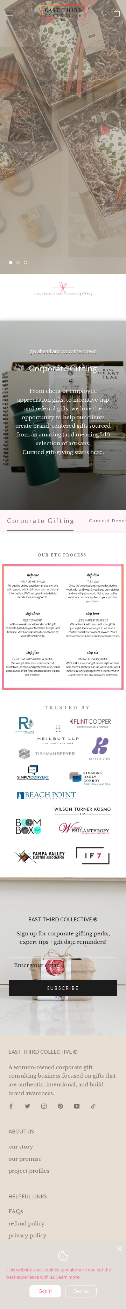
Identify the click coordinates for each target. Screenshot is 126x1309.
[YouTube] (76, 1106)
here (96, 452)
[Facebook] (11, 1106)
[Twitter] (27, 1106)
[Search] (104, 13)
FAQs (15, 1211)
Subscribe (63, 988)
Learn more (67, 1277)
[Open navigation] (9, 13)
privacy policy (27, 1235)
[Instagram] (44, 1106)
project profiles (28, 1170)
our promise (25, 1159)
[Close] (119, 1248)
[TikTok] (93, 1106)
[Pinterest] (60, 1106)
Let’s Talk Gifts (44, 241)
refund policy (26, 1223)
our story (20, 1146)
